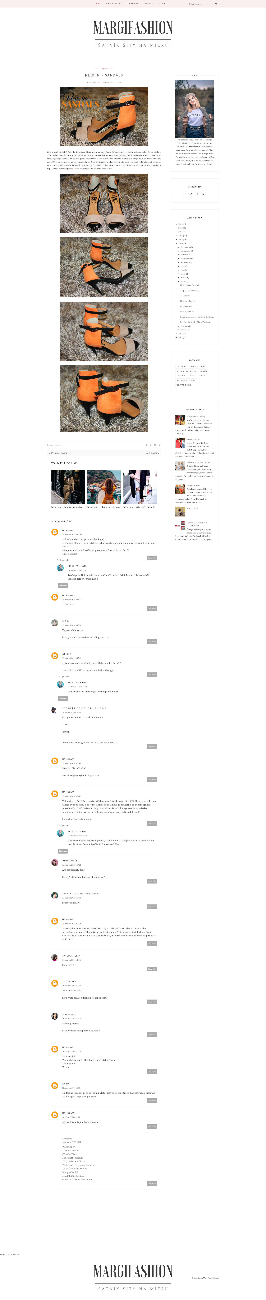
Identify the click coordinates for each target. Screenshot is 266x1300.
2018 (180, 228)
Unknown (68, 530)
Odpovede (64, 560)
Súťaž (192, 380)
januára (184, 330)
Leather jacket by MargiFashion (195, 322)
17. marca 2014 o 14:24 (71, 712)
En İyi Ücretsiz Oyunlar (74, 1168)
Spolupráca (133, 4)
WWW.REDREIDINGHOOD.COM (100, 742)
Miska (66, 621)
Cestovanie (181, 367)
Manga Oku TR (70, 1172)
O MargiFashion (114, 4)
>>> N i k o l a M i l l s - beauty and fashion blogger (88, 670)
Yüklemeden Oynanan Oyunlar (78, 1165)
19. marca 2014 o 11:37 (71, 960)
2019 (180, 224)
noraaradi (69, 1014)
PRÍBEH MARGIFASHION (198, 462)
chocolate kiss (69, 553)
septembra (186, 258)
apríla (183, 277)
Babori (66, 1083)
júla (182, 266)
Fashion (193, 367)
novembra (185, 251)
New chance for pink (189, 285)
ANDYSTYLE (69, 981)
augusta (184, 262)
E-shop (162, 4)
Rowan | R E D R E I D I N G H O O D (84, 708)
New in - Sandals (187, 301)
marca (183, 281)
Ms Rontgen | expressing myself (79, 1096)
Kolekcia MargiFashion (186, 371)
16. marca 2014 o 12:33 (72, 599)
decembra (185, 247)
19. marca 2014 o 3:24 (71, 865)
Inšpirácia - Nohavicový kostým (67, 507)
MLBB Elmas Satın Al (73, 1175)
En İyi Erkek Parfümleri (74, 1161)
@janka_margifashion (10, 1254)
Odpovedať (152, 558)
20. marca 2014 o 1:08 (71, 985)
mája (183, 274)
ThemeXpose (213, 1278)
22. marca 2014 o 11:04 (71, 1088)
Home (98, 4)
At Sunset (184, 296)
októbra (184, 254)
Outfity (202, 376)
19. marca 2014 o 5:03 (71, 898)
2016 (180, 235)
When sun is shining (196, 416)
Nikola (66, 654)
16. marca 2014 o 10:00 (72, 534)
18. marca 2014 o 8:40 (71, 796)
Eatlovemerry (71, 955)
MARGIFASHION (95, 82)
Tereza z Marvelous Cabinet (81, 893)
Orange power (193, 485)
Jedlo (202, 367)
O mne (192, 376)
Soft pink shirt (187, 311)
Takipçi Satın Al (70, 1150)
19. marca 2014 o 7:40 (71, 923)
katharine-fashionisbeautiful (77, 819)
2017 (180, 232)
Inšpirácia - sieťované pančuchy (139, 507)
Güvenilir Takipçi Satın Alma (77, 1179)
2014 (180, 243)
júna (183, 270)
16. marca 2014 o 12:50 (71, 625)
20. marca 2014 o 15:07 (72, 1051)
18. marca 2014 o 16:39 (77, 835)
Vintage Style (193, 508)
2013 (180, 333)
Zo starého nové (184, 385)
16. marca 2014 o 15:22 (71, 658)
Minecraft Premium (72, 1157)
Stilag (89, 155)
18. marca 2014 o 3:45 (71, 763)
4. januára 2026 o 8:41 (71, 1142)
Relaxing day (186, 306)
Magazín (149, 4)
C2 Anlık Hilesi (69, 1154)
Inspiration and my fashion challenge (197, 317)
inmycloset (69, 860)
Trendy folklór (193, 439)
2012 (180, 337)
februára (185, 326)
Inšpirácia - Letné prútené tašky (103, 507)
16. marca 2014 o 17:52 (77, 686)
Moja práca (181, 376)
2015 (180, 239)
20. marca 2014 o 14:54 (72, 1018)
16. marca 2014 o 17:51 (77, 570)
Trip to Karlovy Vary (189, 290)
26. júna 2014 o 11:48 (71, 1117)
